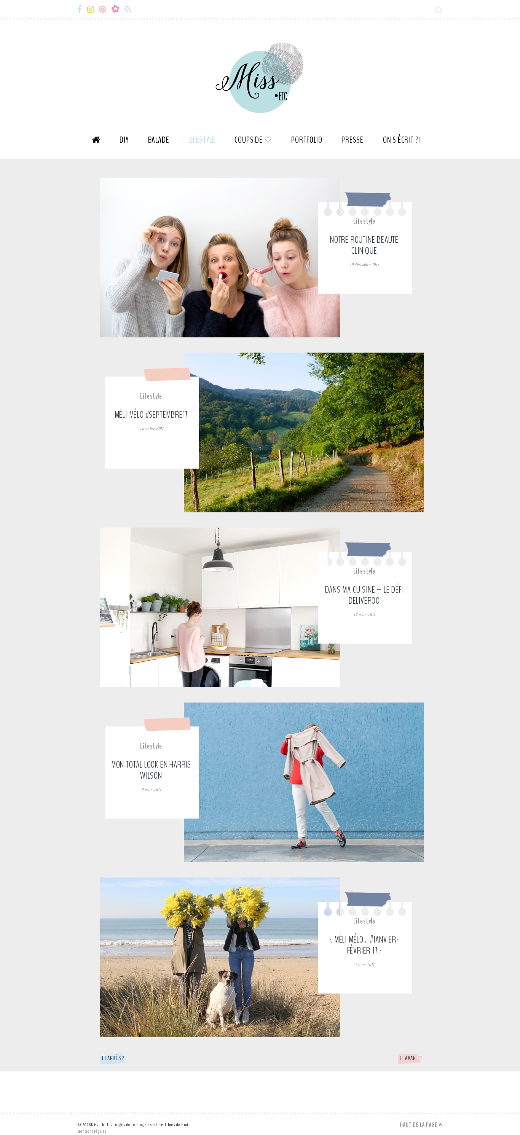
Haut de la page (419, 1125)
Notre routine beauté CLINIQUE (364, 245)
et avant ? (411, 1058)
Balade (158, 140)
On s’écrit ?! (401, 140)
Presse (352, 140)
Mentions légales (92, 1131)
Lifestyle (201, 140)
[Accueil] (96, 142)
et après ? (113, 1058)
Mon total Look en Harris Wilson (151, 770)
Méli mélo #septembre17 (151, 415)
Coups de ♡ (253, 140)
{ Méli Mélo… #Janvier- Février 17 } (364, 945)
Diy (124, 140)
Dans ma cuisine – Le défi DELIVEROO (364, 595)
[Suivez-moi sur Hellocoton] (117, 9)
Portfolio (306, 140)
